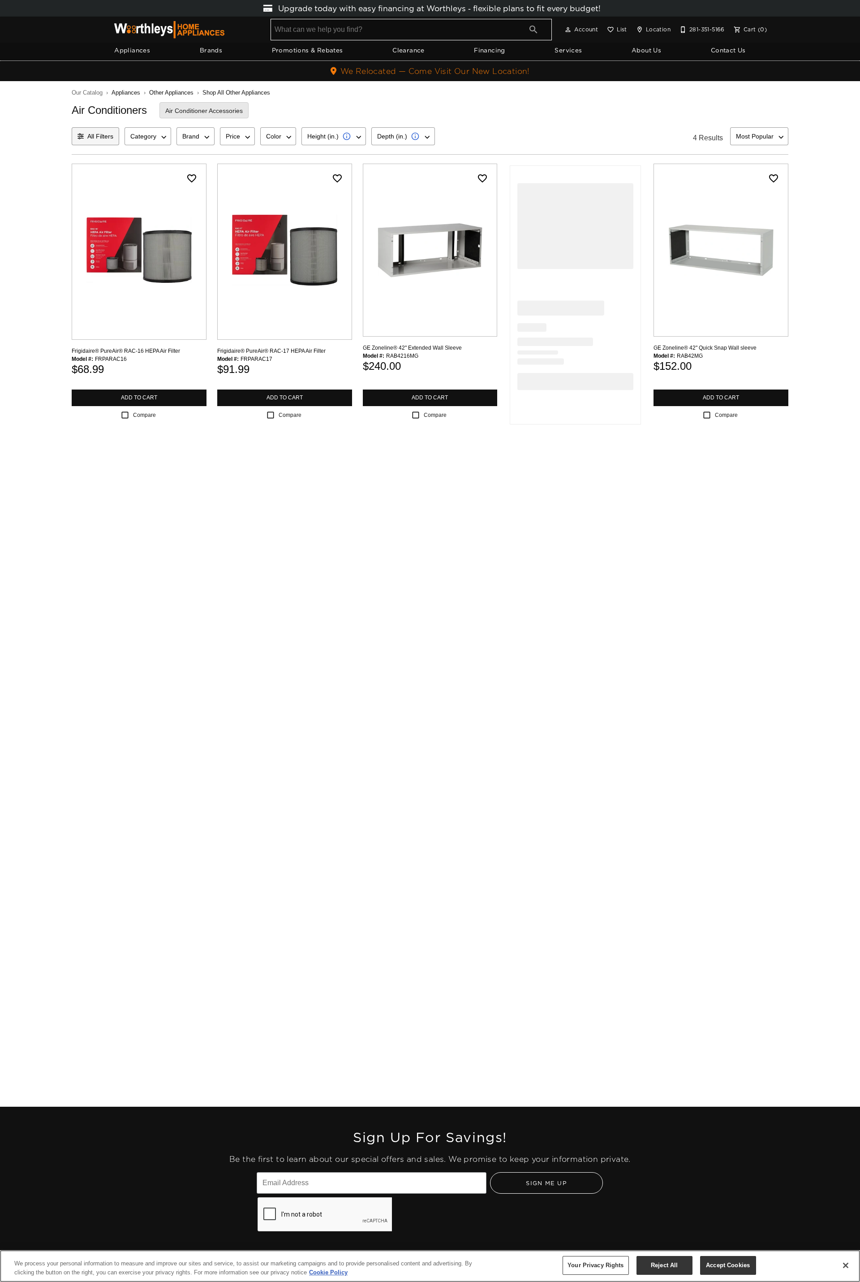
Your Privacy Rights (596, 1265)
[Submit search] (533, 30)
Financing (489, 50)
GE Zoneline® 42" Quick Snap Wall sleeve (705, 348)
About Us (646, 50)
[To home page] (169, 29)
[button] (568, 29)
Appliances (132, 50)
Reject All (664, 1265)
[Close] (846, 1265)
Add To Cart (139, 397)
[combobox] (148, 136)
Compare (144, 415)
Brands (211, 50)
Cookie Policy (328, 1272)
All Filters (100, 136)
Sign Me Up (546, 1183)
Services (568, 50)
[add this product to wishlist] (191, 178)
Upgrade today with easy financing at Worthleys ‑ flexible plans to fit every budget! (438, 8)
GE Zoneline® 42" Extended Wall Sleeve (412, 348)
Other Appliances (171, 92)
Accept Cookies (728, 1265)
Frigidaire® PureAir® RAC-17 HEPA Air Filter (271, 351)
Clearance (408, 50)
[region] (430, 1266)
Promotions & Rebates (307, 50)
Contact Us (728, 50)
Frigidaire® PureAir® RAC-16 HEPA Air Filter (126, 351)
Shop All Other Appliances (236, 92)
